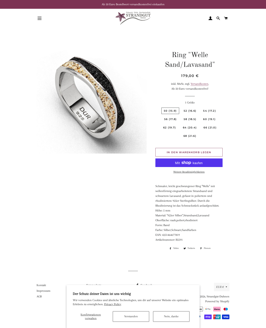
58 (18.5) (190, 119)
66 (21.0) (210, 127)
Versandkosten (199, 84)
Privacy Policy (112, 304)
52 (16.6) (190, 110)
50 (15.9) (170, 110)
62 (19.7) (169, 127)
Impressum (43, 291)
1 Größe (190, 102)
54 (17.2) (209, 110)
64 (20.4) (190, 127)
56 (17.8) (170, 119)
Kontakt (41, 285)
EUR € (220, 287)
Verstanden (131, 316)
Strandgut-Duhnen (218, 296)
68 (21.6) (189, 135)
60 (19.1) (209, 119)
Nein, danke (171, 316)
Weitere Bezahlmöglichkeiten (189, 171)
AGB (39, 296)
